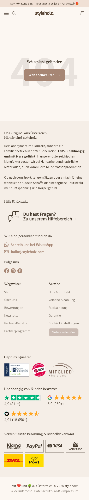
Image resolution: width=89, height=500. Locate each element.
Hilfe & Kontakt (59, 292)
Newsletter (12, 315)
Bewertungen (13, 307)
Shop (7, 292)
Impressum (70, 491)
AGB (57, 491)
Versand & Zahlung (62, 300)
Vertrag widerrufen (63, 332)
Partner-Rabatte (15, 323)
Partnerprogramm (17, 331)
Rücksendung (58, 307)
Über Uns (10, 300)
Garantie (55, 315)
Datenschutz (43, 491)
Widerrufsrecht (21, 491)
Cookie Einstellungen (64, 323)
